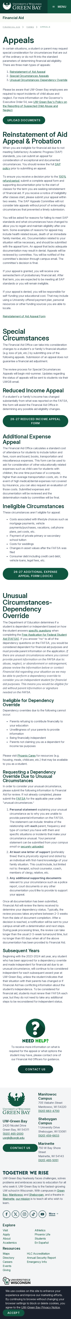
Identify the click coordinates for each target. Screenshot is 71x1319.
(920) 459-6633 (48, 1135)
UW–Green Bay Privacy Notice (40, 1307)
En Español (42, 1242)
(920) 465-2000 (13, 1133)
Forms (30, 27)
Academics (10, 1242)
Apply (6, 1234)
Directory (8, 1257)
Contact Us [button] (35, 1069)
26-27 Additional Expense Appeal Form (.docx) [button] (36, 574)
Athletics (40, 1230)
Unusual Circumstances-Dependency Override (38, 80)
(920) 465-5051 (48, 1160)
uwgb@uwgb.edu (13, 1138)
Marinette (8, 1198)
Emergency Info (37, 1262)
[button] (6, 1214)
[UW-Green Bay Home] (21, 6)
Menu (62, 6)
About (7, 1238)
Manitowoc (16, 1194)
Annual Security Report (41, 1257)
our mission (23, 1198)
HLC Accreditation (38, 1253)
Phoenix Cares (26, 755)
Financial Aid (13, 18)
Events (7, 1266)
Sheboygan (36, 1194)
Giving (7, 1270)
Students (40, 1238)
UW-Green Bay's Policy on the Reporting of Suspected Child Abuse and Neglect (35, 106)
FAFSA (21, 798)
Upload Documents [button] (23, 120)
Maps (6, 1253)
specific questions (40, 630)
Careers (7, 1262)
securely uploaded (32, 846)
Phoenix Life (42, 1234)
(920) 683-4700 (48, 1111)
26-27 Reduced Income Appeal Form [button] (35, 421)
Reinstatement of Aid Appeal (27, 71)
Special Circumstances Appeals (29, 76)
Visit (5, 1230)
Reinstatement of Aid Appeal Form (24, 316)
